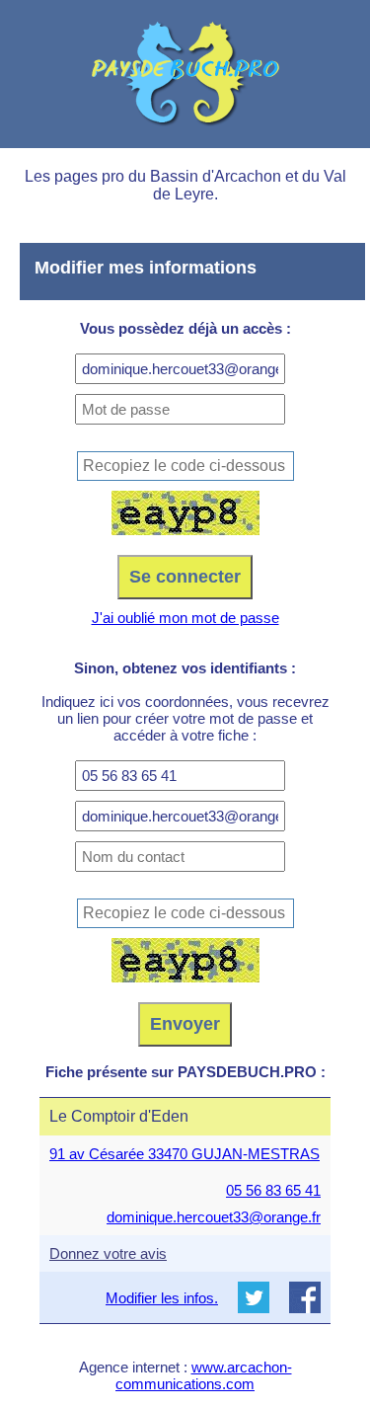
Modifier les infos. (162, 1298)
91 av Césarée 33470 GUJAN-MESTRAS (184, 1153)
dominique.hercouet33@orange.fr (214, 1217)
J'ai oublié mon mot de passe (185, 617)
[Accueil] (185, 74)
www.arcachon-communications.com (203, 1375)
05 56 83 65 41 (273, 1190)
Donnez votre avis (108, 1253)
